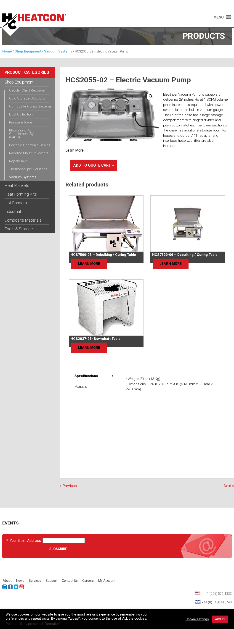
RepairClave (18, 161)
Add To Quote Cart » (93, 165)
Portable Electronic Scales (29, 145)
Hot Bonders (16, 202)
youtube (21, 586)
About (7, 580)
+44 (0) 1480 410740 (217, 602)
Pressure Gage (20, 122)
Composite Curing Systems (30, 106)
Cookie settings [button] (197, 619)
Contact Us (70, 580)
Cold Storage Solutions (27, 98)
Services (35, 580)
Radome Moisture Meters (28, 153)
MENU (218, 17)
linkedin (4, 586)
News (20, 580)
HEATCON (56, 24)
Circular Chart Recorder (27, 90)
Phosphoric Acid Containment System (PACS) (25, 133)
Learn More (74, 150)
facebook (10, 586)
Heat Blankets (17, 185)
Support (51, 580)
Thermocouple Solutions (28, 169)
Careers (88, 580)
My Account (106, 580)
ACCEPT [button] (220, 619)
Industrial (13, 211)
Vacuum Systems (58, 51)
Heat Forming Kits (21, 194)
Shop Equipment (28, 51)
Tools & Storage (19, 228)
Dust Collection (21, 114)
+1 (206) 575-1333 (218, 593)
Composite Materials (23, 220)
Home (7, 51)
